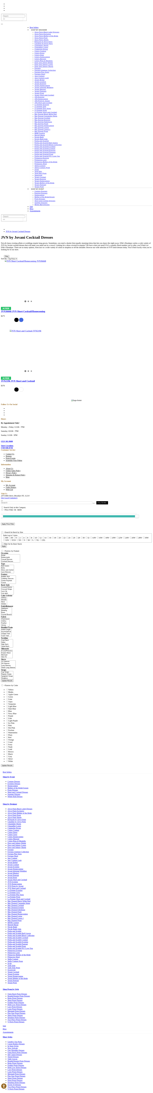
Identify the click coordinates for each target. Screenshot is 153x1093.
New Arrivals (13, 1048)
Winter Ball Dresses (15, 797)
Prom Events (10, 458)
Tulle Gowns (12, 1059)
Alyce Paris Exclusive (16, 811)
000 (6, 538)
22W (120, 538)
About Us (9, 469)
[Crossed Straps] (7, 589)
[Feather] (5, 623)
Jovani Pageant (13, 875)
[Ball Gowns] (7, 566)
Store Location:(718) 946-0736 (7, 447)
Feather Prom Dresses (16, 1003)
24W (127, 538)
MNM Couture (13, 923)
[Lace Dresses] (7, 572)
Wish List (9, 490)
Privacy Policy (11, 473)
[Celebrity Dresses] (8, 579)
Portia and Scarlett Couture (18, 940)
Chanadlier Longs (14, 826)
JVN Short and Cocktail (17, 888)
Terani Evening (13, 974)
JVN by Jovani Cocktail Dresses (18, 231)
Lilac (10, 718)
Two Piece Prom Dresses (17, 1020)
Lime (10, 699)
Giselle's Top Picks (15, 1042)
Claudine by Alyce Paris (17, 822)
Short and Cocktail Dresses (18, 792)
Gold (10, 749)
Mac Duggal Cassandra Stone (19, 903)
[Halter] (7, 642)
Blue (10, 711)
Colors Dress (12, 832)
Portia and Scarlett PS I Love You (20, 948)
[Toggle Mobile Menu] (2, 500)
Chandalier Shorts (14, 824)
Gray (10, 756)
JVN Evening (13, 882)
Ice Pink (11, 723)
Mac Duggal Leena (15, 916)
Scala (10, 963)
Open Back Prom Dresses (17, 994)
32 (88, 538)
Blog (7, 477)
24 (69, 538)
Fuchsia (11, 730)
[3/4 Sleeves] (8, 664)
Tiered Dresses (13, 1057)
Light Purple (13, 721)
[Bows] (6, 613)
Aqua (10, 702)
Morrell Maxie (13, 925)
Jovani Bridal (13, 862)
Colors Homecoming (15, 837)
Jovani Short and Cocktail (17, 880)
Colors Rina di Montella (17, 841)
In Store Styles (13, 1046)
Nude (10, 747)
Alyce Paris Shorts (15, 817)
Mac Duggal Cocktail (16, 905)
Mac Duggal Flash (15, 912)
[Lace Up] (7, 591)
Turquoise (12, 704)
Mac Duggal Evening (16, 908)
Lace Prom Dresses (15, 1007)
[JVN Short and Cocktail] (25, 331)
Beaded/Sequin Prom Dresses (19, 996)
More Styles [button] (7, 1037)
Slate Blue (12, 709)
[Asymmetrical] (6, 632)
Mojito (10, 692)
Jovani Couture (13, 865)
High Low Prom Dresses (17, 1005)
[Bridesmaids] (10, 557)
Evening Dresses (14, 784)
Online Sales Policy (13, 471)
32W (7, 540)
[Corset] (8, 583)
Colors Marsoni (13, 839)
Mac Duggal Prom (15, 920)
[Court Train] (6, 636)
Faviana (11, 850)
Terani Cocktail (13, 972)
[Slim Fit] (7, 657)
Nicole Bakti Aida (14, 929)
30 (84, 538)
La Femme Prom (14, 897)
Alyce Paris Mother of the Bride (20, 813)
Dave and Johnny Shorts (17, 847)
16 (50, 538)
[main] (76, 313)
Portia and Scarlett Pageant (18, 944)
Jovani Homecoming (15, 869)
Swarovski (12, 970)
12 (41, 538)
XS (20, 540)
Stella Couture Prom (15, 961)
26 (74, 538)
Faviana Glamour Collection (18, 852)
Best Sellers (7, 772)
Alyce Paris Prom (14, 815)
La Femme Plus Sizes (16, 895)
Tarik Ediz (11, 966)
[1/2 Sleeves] (8, 662)
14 (45, 538)
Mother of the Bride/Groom (18, 788)
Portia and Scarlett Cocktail (18, 938)
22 (65, 538)
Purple (10, 716)
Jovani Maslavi (13, 873)
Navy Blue (12, 714)
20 (60, 538)
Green (10, 697)
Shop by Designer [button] (10, 804)
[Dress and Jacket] (7, 570)
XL (37, 540)
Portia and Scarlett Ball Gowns (19, 933)
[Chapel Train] (6, 634)
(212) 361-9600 (7, 441)
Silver (10, 759)
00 (12, 538)
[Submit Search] (4, 219)
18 (55, 538)
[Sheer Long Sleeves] (8, 668)
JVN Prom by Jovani (15, 886)
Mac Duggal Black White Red (19, 901)
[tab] (77, 804)
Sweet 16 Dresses (14, 1085)
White (10, 761)
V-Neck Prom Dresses (16, 1022)
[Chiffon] (5, 621)
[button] (34, 27)
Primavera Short (14, 957)
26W (133, 538)
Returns (9, 456)
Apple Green (13, 694)
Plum (10, 735)
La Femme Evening (15, 890)
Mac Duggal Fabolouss (16, 910)
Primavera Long (14, 953)
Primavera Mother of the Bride (19, 955)
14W (94, 538)
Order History (11, 487)
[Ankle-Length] (6, 630)
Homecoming (13, 786)
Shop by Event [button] (9, 777)
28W (140, 538)
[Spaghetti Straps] (7, 676)
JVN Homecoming (15, 884)
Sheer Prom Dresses (15, 1015)
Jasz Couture (12, 858)
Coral (10, 742)
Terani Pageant (13, 981)
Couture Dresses (14, 782)
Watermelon (12, 733)
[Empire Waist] (7, 653)
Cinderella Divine (14, 828)
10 (36, 538)
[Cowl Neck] (7, 640)
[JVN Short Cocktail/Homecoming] (25, 261)
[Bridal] (10, 555)
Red (9, 737)
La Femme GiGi (14, 893)
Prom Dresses (13, 790)
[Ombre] (4, 604)
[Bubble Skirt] (8, 577)
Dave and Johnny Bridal (17, 843)
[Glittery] (4, 598)
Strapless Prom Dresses (16, 1018)
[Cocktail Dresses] (10, 561)
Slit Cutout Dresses (15, 1055)
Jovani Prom (12, 878)
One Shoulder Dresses (16, 1050)
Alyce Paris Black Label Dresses (20, 809)
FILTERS (102, 503)
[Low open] (7, 593)
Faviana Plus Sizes (15, 854)
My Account (10, 485)
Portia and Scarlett (14, 931)
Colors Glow (12, 835)
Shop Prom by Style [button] (11, 989)
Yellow (11, 690)
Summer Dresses (14, 794)
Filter (6, 256)
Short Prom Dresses (15, 1000)
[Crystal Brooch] (6, 615)
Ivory (10, 745)
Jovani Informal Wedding (17, 871)
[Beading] (6, 610)
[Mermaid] (7, 655)
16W (101, 538)
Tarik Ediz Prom (14, 968)
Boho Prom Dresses (15, 998)
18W (107, 538)
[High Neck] (7, 644)
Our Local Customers (9, 498)
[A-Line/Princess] (7, 651)
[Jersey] (5, 625)
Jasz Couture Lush (15, 860)
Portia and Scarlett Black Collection (21, 935)
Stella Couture (13, 959)
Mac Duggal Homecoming (18, 914)
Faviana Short (13, 856)
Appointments (8, 1032)
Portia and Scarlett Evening (18, 942)
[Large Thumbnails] (4, 253)
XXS (14, 540)
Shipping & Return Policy (15, 475)
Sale (4, 1026)
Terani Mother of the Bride (18, 978)
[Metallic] (4, 600)
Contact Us (10, 454)
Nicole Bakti (12, 927)
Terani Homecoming (15, 976)
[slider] (137, 516)
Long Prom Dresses (15, 1009)
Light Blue (12, 706)
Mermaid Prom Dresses (16, 1011)
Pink (10, 725)
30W (147, 538)
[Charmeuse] (5, 619)
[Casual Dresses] (10, 559)
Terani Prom (12, 983)
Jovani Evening (13, 867)
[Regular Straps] (7, 674)
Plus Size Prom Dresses (16, 1013)
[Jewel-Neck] (7, 646)
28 (79, 538)
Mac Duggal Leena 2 (16, 918)
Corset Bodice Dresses (16, 1044)
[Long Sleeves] (8, 666)
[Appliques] (6, 608)
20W (114, 538)
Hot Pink (11, 728)
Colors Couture (13, 830)
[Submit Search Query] (94, 503)
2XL (43, 540)
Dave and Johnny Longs (17, 845)
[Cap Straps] (7, 672)
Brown (11, 752)
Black (10, 754)
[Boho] (7, 568)
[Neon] (4, 602)
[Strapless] (7, 678)
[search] (14, 16)
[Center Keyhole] (8, 581)
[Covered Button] (7, 587)
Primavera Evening (15, 951)
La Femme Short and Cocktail (19, 899)
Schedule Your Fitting (14, 460)
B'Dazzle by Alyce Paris (17, 820)
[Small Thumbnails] (2, 253)
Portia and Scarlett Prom (17, 946)
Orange (11, 740)
